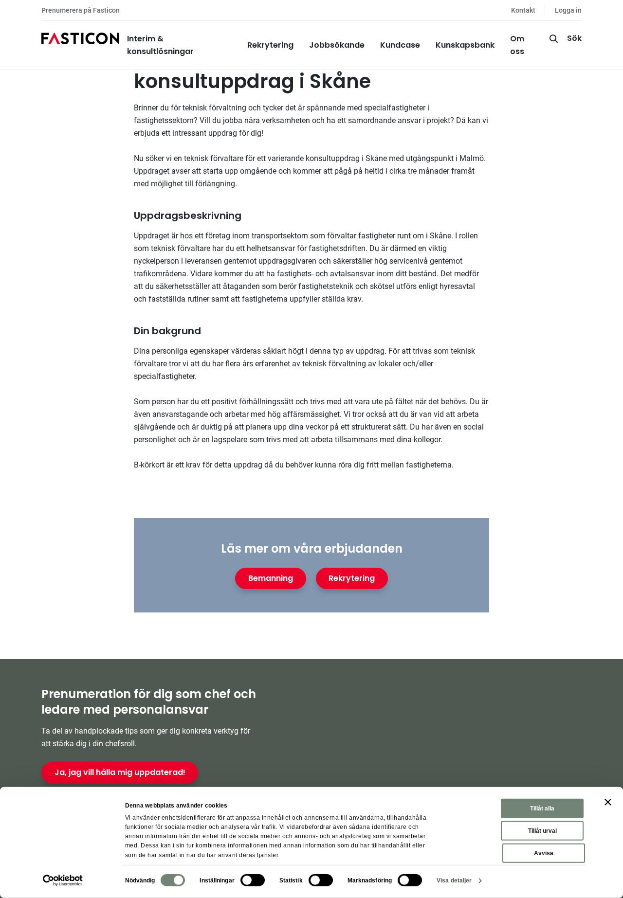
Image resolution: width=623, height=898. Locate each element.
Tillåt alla (542, 808)
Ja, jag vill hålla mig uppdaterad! (120, 772)
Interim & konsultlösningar (160, 45)
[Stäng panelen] (608, 802)
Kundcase (400, 45)
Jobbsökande (337, 45)
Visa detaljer (454, 880)
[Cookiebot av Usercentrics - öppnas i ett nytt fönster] (63, 880)
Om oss (517, 45)
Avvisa (543, 853)
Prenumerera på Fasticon (80, 10)
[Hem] (80, 45)
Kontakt (523, 10)
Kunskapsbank (465, 45)
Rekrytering (270, 45)
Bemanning (270, 578)
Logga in (568, 10)
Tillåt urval (542, 830)
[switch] (252, 880)
